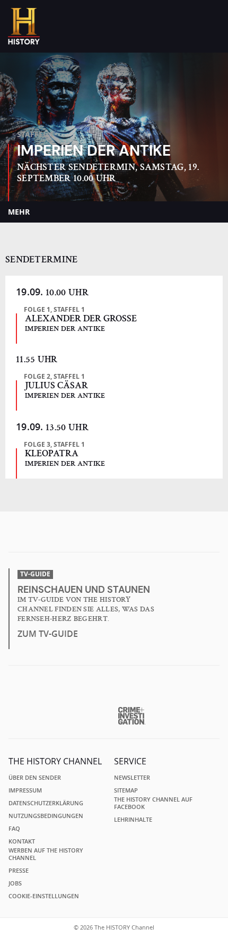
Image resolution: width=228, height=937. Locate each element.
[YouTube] (136, 535)
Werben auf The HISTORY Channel (45, 854)
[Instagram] (116, 535)
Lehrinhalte (133, 819)
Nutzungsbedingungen (45, 816)
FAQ (14, 828)
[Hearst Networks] (114, 690)
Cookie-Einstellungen (43, 896)
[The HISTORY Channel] (24, 26)
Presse (18, 870)
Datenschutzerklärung (45, 803)
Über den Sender (34, 777)
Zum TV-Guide (47, 633)
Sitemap (126, 790)
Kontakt (21, 841)
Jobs (15, 883)
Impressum (25, 790)
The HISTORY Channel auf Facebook (153, 803)
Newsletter (132, 777)
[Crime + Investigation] (131, 716)
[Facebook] (95, 535)
